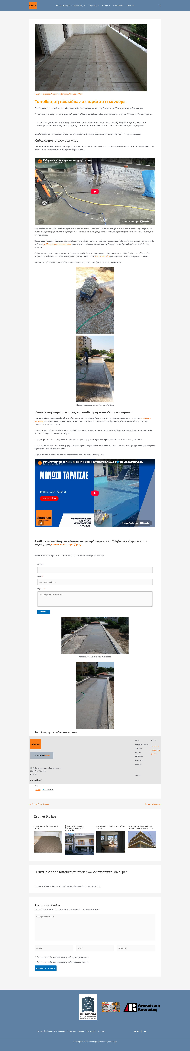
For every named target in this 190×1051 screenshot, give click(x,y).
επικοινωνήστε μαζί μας (66, 544)
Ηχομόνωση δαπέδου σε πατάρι (46, 827)
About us (130, 5)
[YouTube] (145, 1031)
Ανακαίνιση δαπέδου (59, 94)
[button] (84, 5)
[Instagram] (138, 1031)
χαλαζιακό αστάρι (102, 256)
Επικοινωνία (118, 5)
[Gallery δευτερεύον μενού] (140, 752)
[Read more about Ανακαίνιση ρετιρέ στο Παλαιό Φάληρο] (110, 842)
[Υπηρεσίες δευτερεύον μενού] (142, 748)
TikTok (154, 754)
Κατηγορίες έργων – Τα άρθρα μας (69, 5)
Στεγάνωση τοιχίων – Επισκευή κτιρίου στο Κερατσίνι (75, 828)
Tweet (38, 789)
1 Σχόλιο (38, 94)
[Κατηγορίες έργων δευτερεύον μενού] (147, 744)
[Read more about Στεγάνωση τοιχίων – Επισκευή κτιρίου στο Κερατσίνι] (79, 844)
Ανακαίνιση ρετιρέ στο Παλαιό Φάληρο (110, 827)
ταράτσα (46, 94)
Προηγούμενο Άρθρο (39, 804)
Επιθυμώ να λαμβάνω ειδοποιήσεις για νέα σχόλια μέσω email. (63, 957)
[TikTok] (141, 1031)
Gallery (105, 5)
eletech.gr (36, 780)
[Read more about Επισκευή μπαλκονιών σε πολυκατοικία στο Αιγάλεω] (142, 839)
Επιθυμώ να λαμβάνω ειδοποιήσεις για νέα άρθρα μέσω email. (63, 962)
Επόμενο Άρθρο (153, 804)
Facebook (155, 746)
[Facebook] (135, 1031)
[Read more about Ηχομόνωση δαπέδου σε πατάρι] (48, 842)
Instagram (155, 750)
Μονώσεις (73, 94)
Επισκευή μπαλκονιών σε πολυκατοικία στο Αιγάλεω (140, 827)
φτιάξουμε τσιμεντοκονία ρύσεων (57, 244)
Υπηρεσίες (92, 5)
